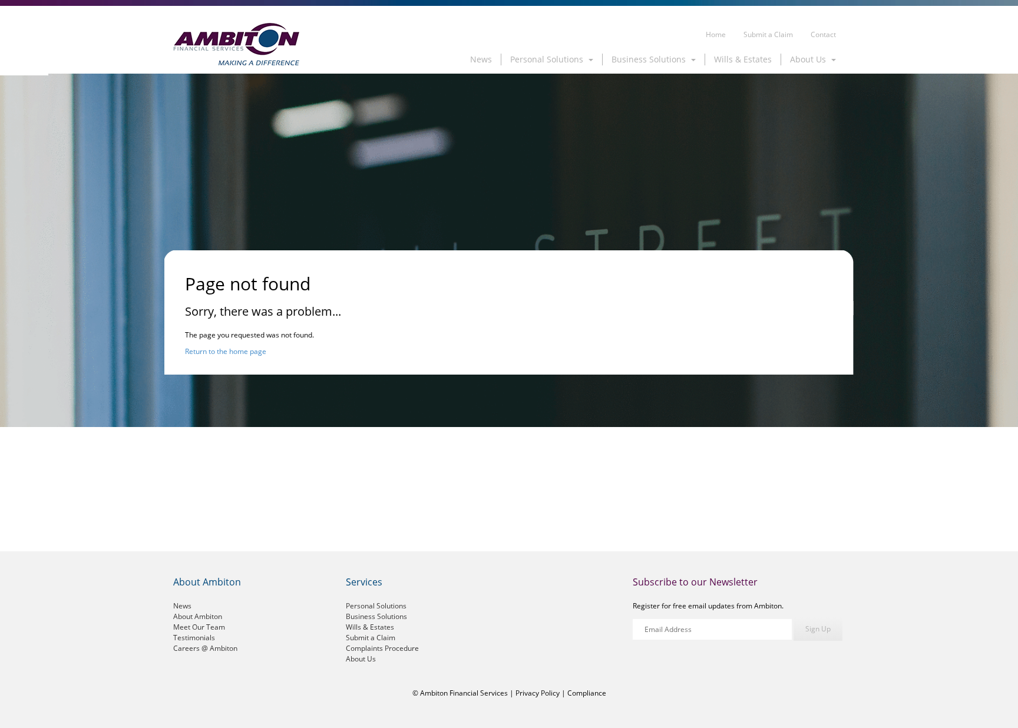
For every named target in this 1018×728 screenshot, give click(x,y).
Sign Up (818, 629)
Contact (823, 34)
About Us (361, 659)
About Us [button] (809, 59)
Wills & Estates (743, 59)
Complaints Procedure (382, 648)
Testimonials (194, 638)
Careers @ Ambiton (205, 648)
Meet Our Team (199, 627)
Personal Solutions (376, 606)
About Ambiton (197, 616)
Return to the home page (225, 351)
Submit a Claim (768, 34)
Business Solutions (376, 616)
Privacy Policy (537, 693)
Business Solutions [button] (650, 59)
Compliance (586, 693)
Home (716, 34)
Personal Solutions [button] (548, 59)
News (481, 59)
